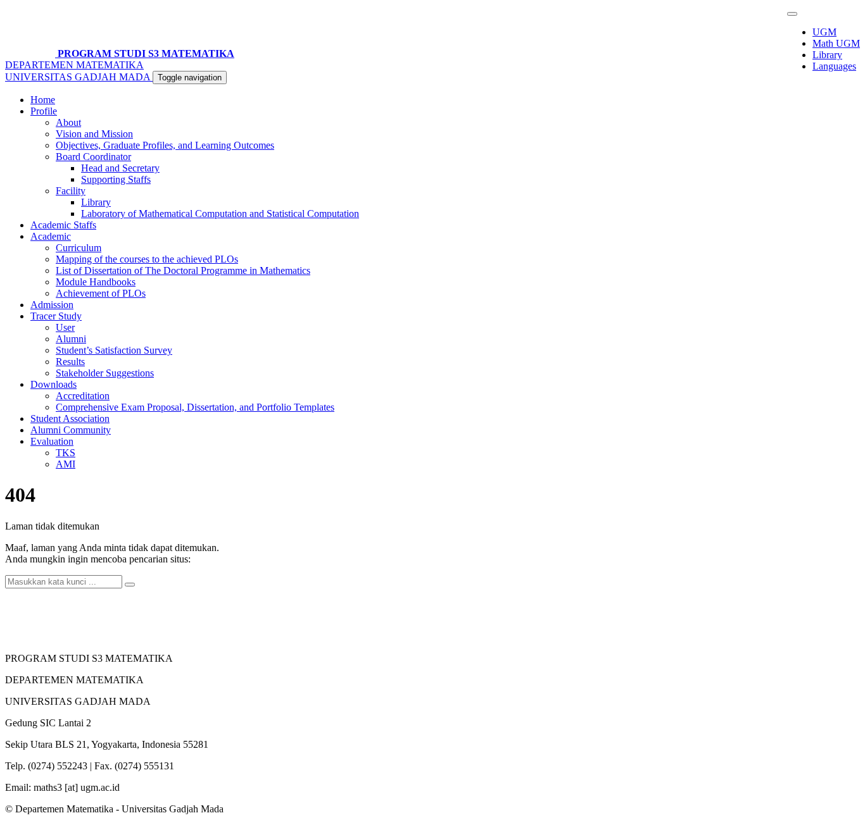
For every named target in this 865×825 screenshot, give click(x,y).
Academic (50, 236)
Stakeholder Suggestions (105, 373)
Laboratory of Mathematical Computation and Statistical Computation (220, 213)
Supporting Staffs (116, 179)
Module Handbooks (96, 281)
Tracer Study (56, 316)
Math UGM (836, 43)
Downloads (53, 384)
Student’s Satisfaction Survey (114, 350)
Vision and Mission (94, 133)
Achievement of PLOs (101, 293)
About (68, 122)
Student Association (70, 418)
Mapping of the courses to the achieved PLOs (147, 259)
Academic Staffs (63, 225)
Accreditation (83, 395)
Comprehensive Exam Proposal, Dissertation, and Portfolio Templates (195, 407)
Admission (51, 304)
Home (42, 99)
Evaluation (51, 441)
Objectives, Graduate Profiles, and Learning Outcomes (165, 145)
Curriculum (78, 247)
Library (827, 54)
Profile (43, 111)
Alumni (71, 338)
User (65, 327)
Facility (70, 190)
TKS (65, 452)
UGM (824, 32)
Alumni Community (70, 430)
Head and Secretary (120, 168)
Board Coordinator (93, 156)
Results (70, 361)
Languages (834, 66)
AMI (65, 464)
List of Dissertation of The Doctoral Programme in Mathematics (183, 270)
